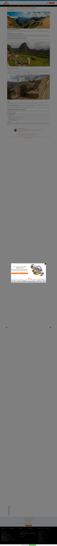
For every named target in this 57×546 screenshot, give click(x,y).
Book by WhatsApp (33, 545)
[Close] (56, 545)
